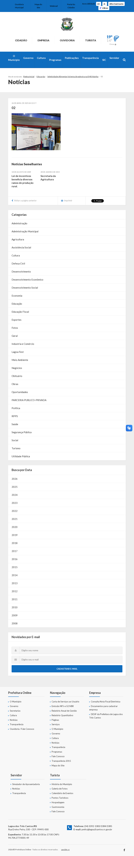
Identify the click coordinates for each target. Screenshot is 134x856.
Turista (90, 40)
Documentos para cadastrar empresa (103, 708)
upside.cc (65, 849)
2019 (14, 535)
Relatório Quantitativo (62, 715)
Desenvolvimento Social (25, 287)
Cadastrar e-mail (67, 668)
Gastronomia (58, 807)
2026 (14, 478)
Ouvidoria (67, 40)
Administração (19, 223)
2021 (14, 518)
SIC (104, 59)
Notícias (13, 720)
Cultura (41, 57)
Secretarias (15, 710)
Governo (28, 57)
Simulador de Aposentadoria (26, 784)
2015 (14, 567)
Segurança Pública (22, 432)
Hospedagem (58, 802)
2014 (14, 575)
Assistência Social (21, 247)
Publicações (72, 57)
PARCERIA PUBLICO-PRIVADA (29, 400)
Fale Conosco (58, 756)
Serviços (56, 724)
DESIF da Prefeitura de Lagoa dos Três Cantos (106, 716)
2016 (14, 559)
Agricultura (18, 239)
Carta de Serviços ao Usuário (65, 701)
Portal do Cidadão (71, 6)
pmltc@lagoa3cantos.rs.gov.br (97, 829)
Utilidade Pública (21, 456)
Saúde (15, 424)
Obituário (17, 375)
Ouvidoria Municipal (19, 6)
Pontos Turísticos (60, 797)
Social (15, 440)
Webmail (54, 6)
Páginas (55, 720)
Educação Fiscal (20, 311)
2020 (14, 526)
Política (16, 408)
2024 (14, 494)
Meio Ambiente (20, 359)
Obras (15, 384)
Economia (17, 295)
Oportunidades (20, 392)
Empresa (43, 40)
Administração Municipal (25, 231)
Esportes (16, 319)
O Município (14, 57)
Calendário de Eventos (62, 793)
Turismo (16, 448)
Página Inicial (28, 76)
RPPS (15, 416)
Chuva (111, 44)
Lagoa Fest (18, 351)
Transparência (90, 57)
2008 (14, 623)
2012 (14, 591)
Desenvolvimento (21, 271)
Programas (55, 59)
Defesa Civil (18, 263)
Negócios (17, 367)
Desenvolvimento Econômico (27, 279)
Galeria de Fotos (59, 788)
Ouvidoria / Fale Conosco (22, 729)
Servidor (114, 57)
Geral (15, 335)
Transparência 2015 (61, 761)
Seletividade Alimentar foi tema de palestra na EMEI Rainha (72, 76)
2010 (14, 607)
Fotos (15, 327)
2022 (14, 510)
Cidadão (21, 40)
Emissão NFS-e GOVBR (63, 706)
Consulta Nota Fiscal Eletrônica (105, 701)
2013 (14, 583)
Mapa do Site (38, 6)
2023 (14, 502)
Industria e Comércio (23, 343)
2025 (14, 486)
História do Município (62, 784)
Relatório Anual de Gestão (64, 710)
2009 (14, 615)
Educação (41, 76)
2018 (14, 543)
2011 (14, 599)
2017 (14, 551)
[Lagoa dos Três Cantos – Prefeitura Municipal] (67, 24)
